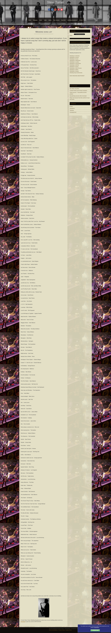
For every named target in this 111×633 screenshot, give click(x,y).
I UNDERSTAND (95, 630)
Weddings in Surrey (74, 66)
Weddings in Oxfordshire (75, 63)
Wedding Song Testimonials (76, 72)
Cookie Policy (68, 630)
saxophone (72, 108)
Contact (81, 20)
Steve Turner (55, 2)
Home (29, 20)
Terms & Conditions (53, 630)
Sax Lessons (56, 20)
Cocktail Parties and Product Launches (78, 90)
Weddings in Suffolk (74, 65)
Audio (40, 20)
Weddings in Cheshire (75, 55)
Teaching (72, 110)
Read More (96, 627)
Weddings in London (74, 62)
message (23, 621)
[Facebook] (49, 10)
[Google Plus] (55, 10)
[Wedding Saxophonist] (43, 617)
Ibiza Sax (63, 20)
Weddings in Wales (74, 69)
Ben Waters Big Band (74, 88)
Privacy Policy (61, 630)
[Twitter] (52, 10)
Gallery (50, 20)
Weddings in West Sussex (76, 68)
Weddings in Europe (74, 71)
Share (71, 35)
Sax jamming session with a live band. (78, 96)
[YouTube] (61, 10)
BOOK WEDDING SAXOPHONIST (77, 75)
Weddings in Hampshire (75, 60)
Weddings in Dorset (74, 57)
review (71, 106)
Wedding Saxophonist (72, 20)
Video (45, 20)
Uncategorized (73, 112)
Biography (35, 20)
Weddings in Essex (74, 59)
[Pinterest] (58, 10)
